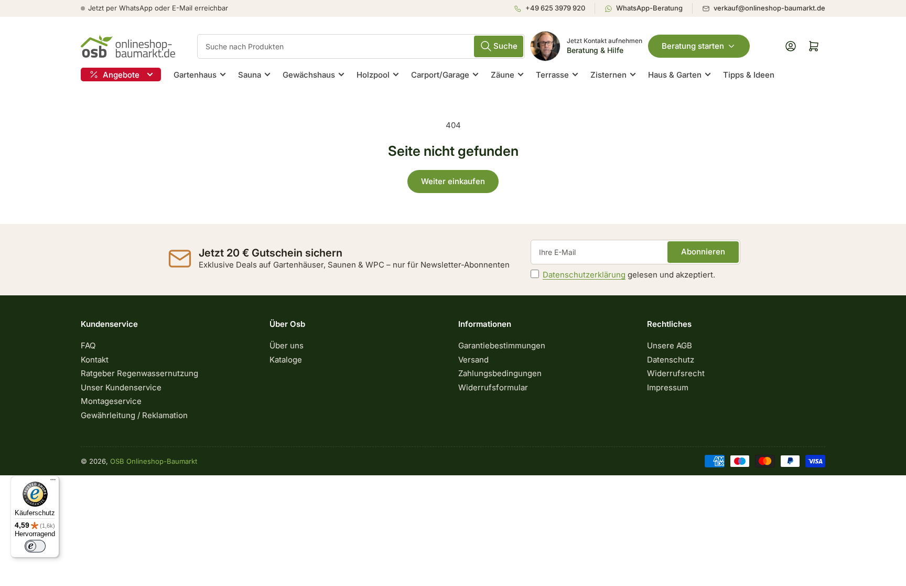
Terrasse (552, 75)
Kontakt (95, 360)
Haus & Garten (675, 75)
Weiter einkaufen (453, 181)
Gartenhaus (195, 75)
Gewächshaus (309, 75)
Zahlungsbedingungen (500, 373)
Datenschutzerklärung (584, 275)
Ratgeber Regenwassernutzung (139, 373)
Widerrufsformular (493, 387)
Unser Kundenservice (121, 387)
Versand (473, 360)
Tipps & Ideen (748, 75)
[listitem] (554, 8)
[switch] (35, 546)
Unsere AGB (669, 345)
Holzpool (373, 75)
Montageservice (111, 401)
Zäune (502, 75)
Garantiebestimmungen (501, 345)
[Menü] (53, 482)
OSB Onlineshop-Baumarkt (153, 461)
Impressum (667, 387)
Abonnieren (703, 252)
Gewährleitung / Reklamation (134, 415)
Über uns (286, 345)
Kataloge (285, 360)
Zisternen (608, 75)
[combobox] (361, 46)
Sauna (249, 75)
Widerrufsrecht (676, 373)
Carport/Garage (440, 75)
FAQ (88, 345)
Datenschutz (670, 360)
